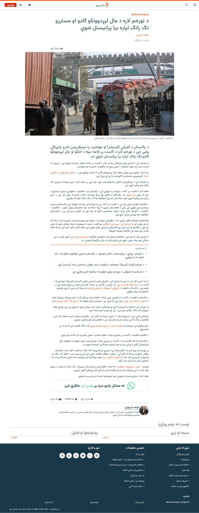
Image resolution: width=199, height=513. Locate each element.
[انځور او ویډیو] (29, 5)
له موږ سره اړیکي (137, 475)
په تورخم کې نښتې (79, 237)
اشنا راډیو (49, 502)
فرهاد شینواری (142, 35)
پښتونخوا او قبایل (140, 14)
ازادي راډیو (139, 502)
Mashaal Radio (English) (177, 502)
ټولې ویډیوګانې (183, 454)
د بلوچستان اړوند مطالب (178, 475)
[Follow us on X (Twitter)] (90, 455)
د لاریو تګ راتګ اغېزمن (67, 301)
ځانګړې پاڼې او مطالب (180, 486)
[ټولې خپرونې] (20, 5)
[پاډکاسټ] (62, 455)
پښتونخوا (185, 459)
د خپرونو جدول (182, 481)
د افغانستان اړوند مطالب (178, 465)
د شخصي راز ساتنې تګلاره (133, 470)
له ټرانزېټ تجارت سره (113, 357)
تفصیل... (104, 437)
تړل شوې (131, 195)
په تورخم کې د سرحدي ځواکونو (118, 224)
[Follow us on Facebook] (97, 455)
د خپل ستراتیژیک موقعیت (129, 367)
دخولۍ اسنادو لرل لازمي (135, 301)
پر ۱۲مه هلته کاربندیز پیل (129, 285)
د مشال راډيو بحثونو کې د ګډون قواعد (128, 459)
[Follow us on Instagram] (76, 455)
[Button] (57, 48)
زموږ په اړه (140, 454)
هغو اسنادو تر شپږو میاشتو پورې (106, 326)
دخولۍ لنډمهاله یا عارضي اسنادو (103, 288)
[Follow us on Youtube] (83, 455)
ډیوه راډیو (94, 502)
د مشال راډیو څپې (136, 486)
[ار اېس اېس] (69, 455)
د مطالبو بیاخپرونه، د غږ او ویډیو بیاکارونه (126, 465)
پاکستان (185, 470)
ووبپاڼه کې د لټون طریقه (134, 481)
